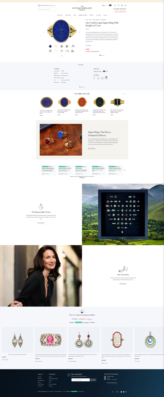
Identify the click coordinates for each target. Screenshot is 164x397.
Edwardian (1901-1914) (65, 80)
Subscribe (93, 380)
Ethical (39, 382)
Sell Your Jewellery (52, 384)
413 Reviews (90, 319)
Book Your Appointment (120, 11)
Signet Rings (103, 19)
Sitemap (50, 386)
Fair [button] (94, 78)
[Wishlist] (118, 5)
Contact (105, 15)
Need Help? (52, 374)
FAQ (50, 382)
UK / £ (105, 5)
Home (87, 19)
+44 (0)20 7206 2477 (119, 9)
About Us (91, 15)
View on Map (114, 379)
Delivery (50, 376)
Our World (98, 15)
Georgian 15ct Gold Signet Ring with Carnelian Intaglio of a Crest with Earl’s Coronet (81, 111)
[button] (79, 32)
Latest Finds (59, 15)
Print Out (102, 55)
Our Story (40, 378)
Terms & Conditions (58, 391)
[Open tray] (122, 5)
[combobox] (47, 9)
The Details (88, 45)
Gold (62, 73)
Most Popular (68, 15)
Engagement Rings (82, 15)
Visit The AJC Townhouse (111, 374)
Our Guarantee (41, 380)
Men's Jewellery (96, 19)
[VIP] (110, 5)
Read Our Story (52, 5)
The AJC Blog (40, 384)
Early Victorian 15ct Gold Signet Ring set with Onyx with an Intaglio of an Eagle (116, 111)
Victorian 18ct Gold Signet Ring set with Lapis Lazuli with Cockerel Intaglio (63, 111)
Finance (50, 380)
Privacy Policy (51, 391)
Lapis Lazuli (65, 73)
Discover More (91, 148)
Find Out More (40, 222)
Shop (75, 15)
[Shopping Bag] (125, 5)
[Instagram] (121, 392)
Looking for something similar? (92, 51)
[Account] (115, 5)
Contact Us (40, 386)
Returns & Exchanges (53, 378)
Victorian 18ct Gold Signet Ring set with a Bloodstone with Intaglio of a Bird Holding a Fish (99, 111)
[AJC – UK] (82, 9)
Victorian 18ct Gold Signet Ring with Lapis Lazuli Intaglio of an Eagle (46, 112)
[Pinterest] (123, 392)
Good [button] (98, 78)
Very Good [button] (102, 78)
